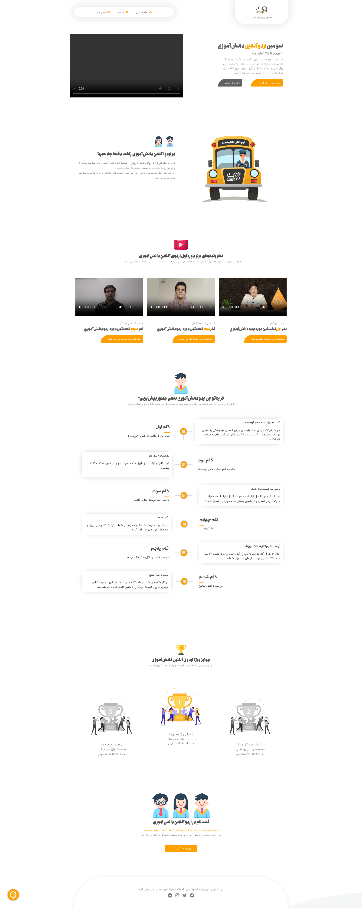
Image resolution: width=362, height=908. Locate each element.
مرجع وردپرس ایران (262, 17)
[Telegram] (170, 895)
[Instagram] (177, 895)
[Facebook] (192, 895)
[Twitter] (185, 895)
